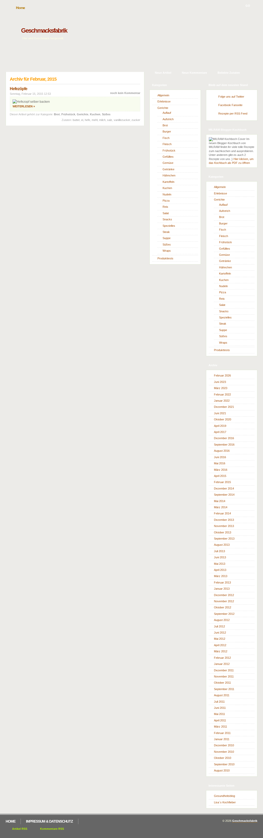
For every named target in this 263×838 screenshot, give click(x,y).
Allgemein (163, 95)
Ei (82, 119)
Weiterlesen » (24, 106)
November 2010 (224, 751)
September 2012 (224, 613)
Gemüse (168, 162)
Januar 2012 (222, 663)
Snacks (167, 219)
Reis (165, 206)
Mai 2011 (219, 713)
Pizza (166, 200)
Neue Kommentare (194, 72)
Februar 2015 (222, 482)
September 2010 (224, 764)
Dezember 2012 (224, 595)
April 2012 (220, 645)
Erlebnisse (164, 101)
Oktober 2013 (222, 532)
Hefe (87, 119)
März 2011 (220, 726)
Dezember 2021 (224, 406)
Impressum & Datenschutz (49, 821)
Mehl (95, 119)
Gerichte (82, 114)
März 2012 (220, 651)
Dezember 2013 (224, 519)
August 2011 (221, 695)
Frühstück (68, 114)
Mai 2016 (219, 463)
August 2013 (222, 544)
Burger (167, 131)
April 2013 (220, 569)
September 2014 (224, 494)
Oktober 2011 (222, 682)
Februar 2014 (222, 513)
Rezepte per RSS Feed (232, 113)
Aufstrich (168, 119)
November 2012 (224, 601)
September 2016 (224, 444)
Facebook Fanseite (230, 105)
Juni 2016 (220, 457)
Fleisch (167, 144)
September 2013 (224, 538)
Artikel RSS (19, 828)
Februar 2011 (222, 733)
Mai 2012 (219, 638)
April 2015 (220, 475)
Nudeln (167, 194)
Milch (102, 119)
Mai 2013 (219, 563)
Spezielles (169, 225)
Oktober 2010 (222, 757)
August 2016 (222, 450)
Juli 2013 (219, 551)
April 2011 (220, 720)
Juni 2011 (220, 707)
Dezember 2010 (224, 745)
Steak (166, 231)
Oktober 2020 (222, 419)
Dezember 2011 (224, 670)
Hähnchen (169, 175)
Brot (57, 114)
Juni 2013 (220, 557)
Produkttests (165, 258)
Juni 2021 (220, 413)
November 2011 (224, 676)
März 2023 (220, 388)
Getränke (168, 169)
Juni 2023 (220, 381)
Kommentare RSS (52, 828)
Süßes (106, 114)
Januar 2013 (222, 588)
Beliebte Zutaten (229, 72)
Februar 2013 (222, 582)
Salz (109, 119)
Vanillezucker (122, 119)
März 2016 (220, 469)
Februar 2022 (222, 394)
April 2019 (220, 425)
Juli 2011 (219, 701)
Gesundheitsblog (224, 795)
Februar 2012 (222, 657)
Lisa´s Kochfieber (225, 802)
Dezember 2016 (224, 438)
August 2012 (222, 620)
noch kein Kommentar (125, 93)
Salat (166, 213)
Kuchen (95, 114)
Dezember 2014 (224, 488)
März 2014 (220, 507)
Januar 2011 (221, 739)
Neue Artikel (163, 72)
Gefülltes (168, 156)
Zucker (136, 119)
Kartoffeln (168, 181)
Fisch (166, 137)
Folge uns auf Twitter (231, 96)
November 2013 (224, 526)
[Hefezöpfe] (31, 101)
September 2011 (224, 689)
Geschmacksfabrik (44, 30)
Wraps (167, 250)
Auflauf (167, 112)
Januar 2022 (222, 400)
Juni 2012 (220, 632)
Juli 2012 (219, 626)
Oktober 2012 (222, 607)
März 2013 (220, 576)
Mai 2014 (219, 501)
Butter (76, 119)
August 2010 (222, 770)
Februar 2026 (222, 375)
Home (20, 8)
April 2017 (220, 432)
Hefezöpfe (18, 89)
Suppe (167, 238)
